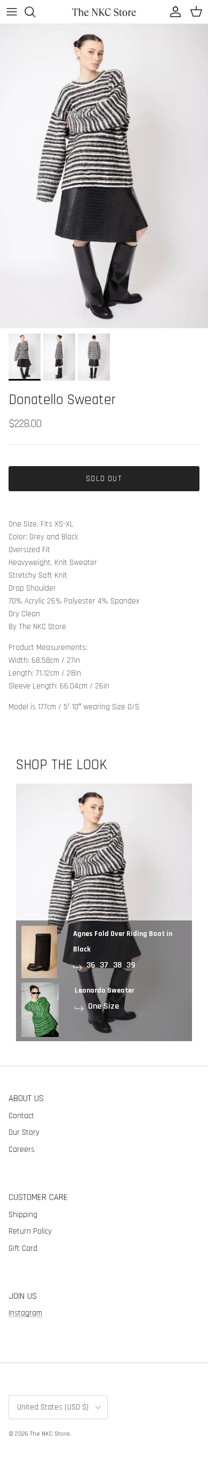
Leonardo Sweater (104, 990)
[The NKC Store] (104, 11)
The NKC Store (50, 1434)
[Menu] (11, 12)
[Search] (35, 12)
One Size (103, 1006)
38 (117, 965)
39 (130, 965)
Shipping (23, 1215)
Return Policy (30, 1231)
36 (90, 965)
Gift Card (23, 1248)
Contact (21, 1116)
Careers (22, 1149)
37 (104, 965)
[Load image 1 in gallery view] (104, 176)
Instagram (25, 1313)
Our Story (24, 1132)
